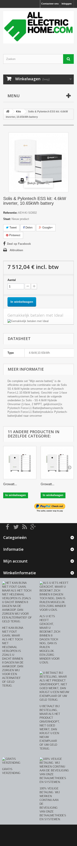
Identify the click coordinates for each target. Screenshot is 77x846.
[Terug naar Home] (8, 111)
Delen (29, 227)
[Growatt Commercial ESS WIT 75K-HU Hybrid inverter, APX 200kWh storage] (19, 462)
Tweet (13, 227)
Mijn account (15, 561)
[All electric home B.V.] (38, 27)
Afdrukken (16, 250)
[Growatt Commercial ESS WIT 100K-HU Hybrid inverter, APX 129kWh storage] (57, 462)
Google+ (47, 227)
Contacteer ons (50, 3)
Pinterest (14, 235)
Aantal (11, 280)
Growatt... (10, 484)
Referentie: (10, 212)
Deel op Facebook (19, 243)
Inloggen (67, 3)
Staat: (7, 219)
